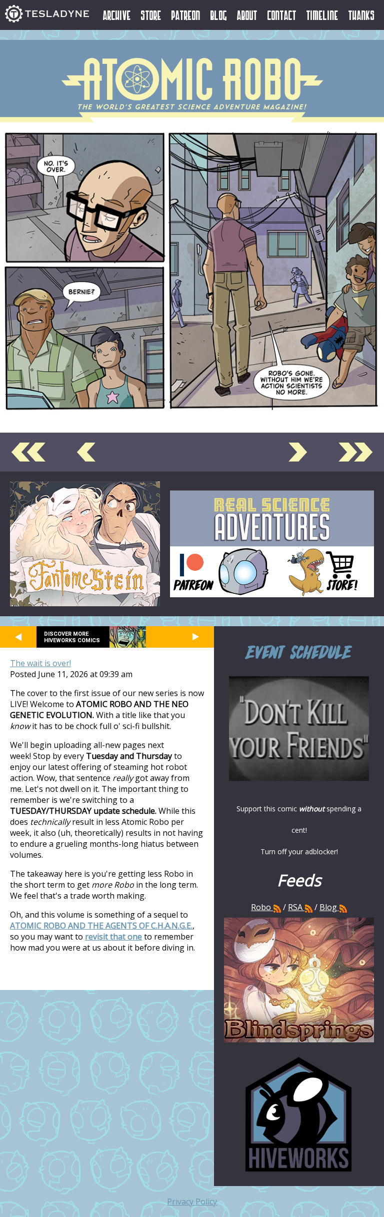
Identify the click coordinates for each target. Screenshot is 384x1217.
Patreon (186, 15)
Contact (282, 15)
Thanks (361, 15)
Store (151, 15)
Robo (262, 907)
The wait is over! (40, 663)
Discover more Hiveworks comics (72, 637)
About (247, 15)
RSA (295, 907)
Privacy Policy (192, 1201)
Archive (117, 15)
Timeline (322, 15)
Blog (218, 15)
